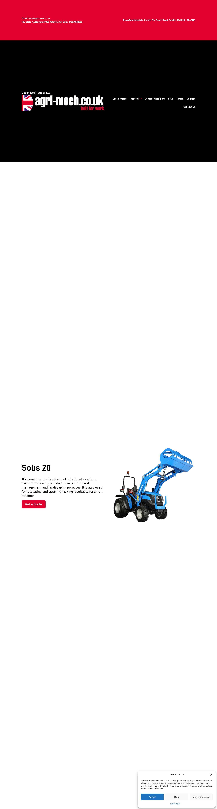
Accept (152, 797)
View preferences (201, 797)
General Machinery (155, 98)
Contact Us (189, 106)
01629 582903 (75, 22)
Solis (170, 98)
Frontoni (134, 98)
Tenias (180, 98)
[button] (211, 774)
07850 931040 (50, 22)
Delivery (191, 98)
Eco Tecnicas (120, 98)
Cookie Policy (175, 803)
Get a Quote (33, 504)
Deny (176, 797)
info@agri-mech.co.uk (39, 18)
